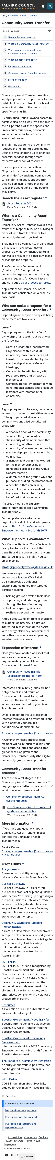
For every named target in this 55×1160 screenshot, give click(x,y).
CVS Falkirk (9, 962)
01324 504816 (11, 855)
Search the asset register (22, 37)
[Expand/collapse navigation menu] (49, 31)
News (37, 1140)
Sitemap (19, 1140)
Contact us (30, 1137)
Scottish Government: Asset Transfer (25, 1019)
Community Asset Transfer (22, 15)
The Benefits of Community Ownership (26, 1061)
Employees (10, 1144)
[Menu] (50, 6)
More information (17, 79)
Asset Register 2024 (20, 203)
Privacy (8, 1140)
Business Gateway (13, 883)
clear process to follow (35, 282)
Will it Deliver (10, 1079)
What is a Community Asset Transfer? (28, 43)
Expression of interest (20, 66)
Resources (8, 1005)
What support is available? (22, 59)
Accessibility (15, 1137)
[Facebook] (12, 1155)
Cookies (43, 1137)
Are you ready (11, 869)
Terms (28, 1140)
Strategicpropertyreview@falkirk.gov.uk (27, 733)
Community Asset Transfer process (27, 73)
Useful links (14, 86)
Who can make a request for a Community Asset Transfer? (24, 52)
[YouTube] (6, 1155)
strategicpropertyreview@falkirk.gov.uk (27, 567)
